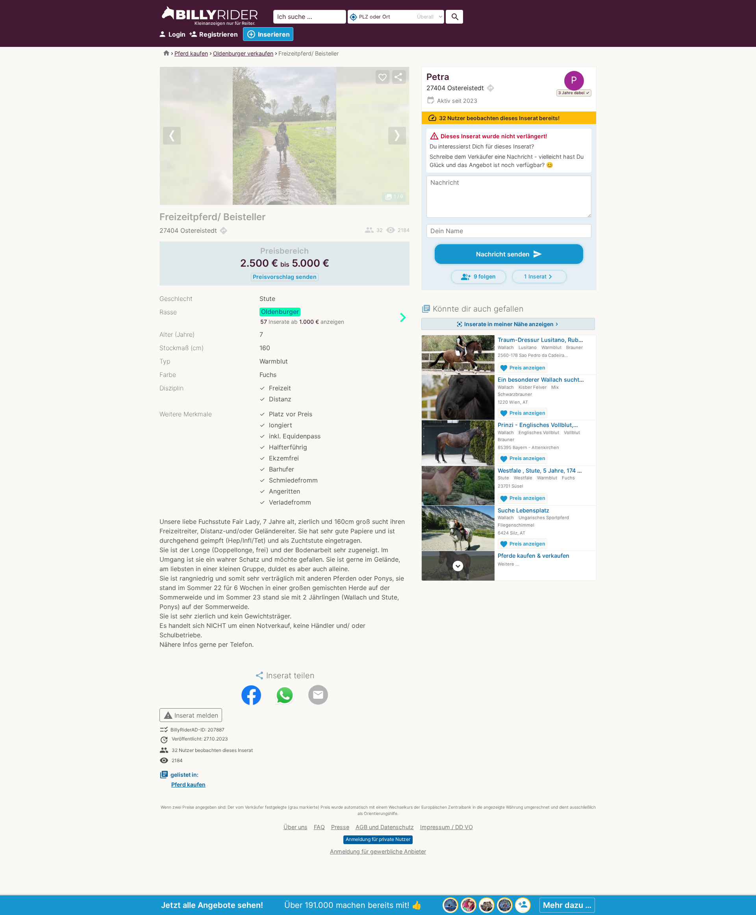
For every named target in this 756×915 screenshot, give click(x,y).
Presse (340, 827)
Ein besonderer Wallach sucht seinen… (551, 379)
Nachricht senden (509, 254)
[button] (178, 136)
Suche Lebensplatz (523, 510)
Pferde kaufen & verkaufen (533, 555)
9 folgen (478, 277)
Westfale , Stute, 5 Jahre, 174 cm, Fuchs (551, 470)
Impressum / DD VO (446, 827)
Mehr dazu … (567, 905)
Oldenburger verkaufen (243, 53)
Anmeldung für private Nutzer (378, 839)
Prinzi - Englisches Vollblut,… (538, 424)
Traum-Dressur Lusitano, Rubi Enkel (547, 339)
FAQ (319, 827)
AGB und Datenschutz (385, 827)
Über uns (296, 827)
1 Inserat (539, 276)
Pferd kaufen (191, 53)
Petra (437, 76)
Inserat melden (190, 715)
